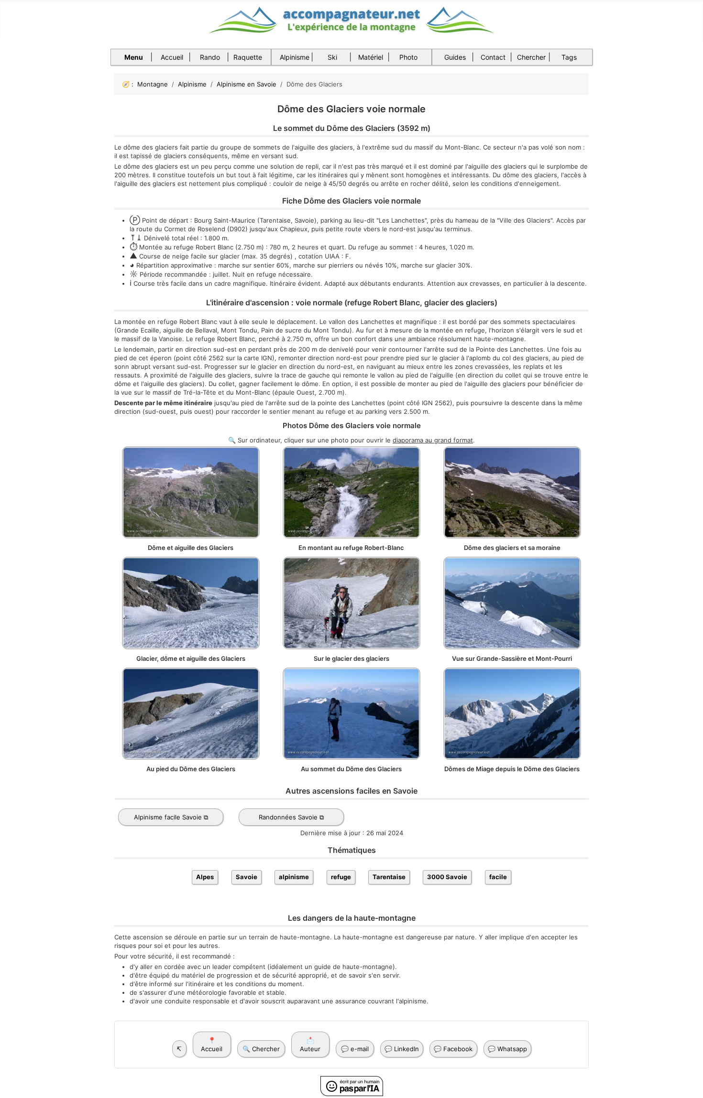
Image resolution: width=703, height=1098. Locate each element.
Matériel (370, 57)
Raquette (247, 57)
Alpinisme (294, 57)
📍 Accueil (211, 1044)
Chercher (531, 57)
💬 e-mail (355, 1049)
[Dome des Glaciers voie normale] (191, 491)
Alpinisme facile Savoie (168, 817)
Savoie (246, 877)
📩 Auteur (310, 1044)
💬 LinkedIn (401, 1049)
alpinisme (294, 877)
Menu (133, 57)
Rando (210, 57)
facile (498, 877)
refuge (341, 877)
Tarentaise (389, 877)
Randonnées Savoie (288, 817)
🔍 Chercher (261, 1049)
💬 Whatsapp (507, 1049)
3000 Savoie (447, 877)
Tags (569, 57)
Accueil (172, 57)
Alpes (205, 877)
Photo (408, 57)
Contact (493, 57)
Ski (332, 57)
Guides (455, 57)
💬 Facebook (453, 1049)
